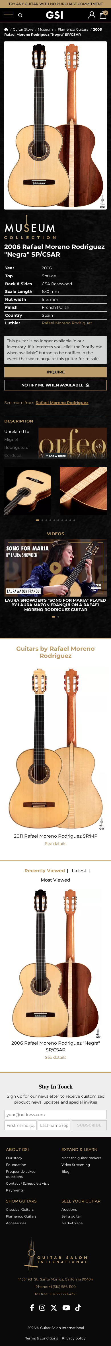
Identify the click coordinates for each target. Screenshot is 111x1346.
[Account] (91, 20)
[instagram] (42, 1313)
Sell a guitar (71, 1222)
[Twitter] (53, 1313)
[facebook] (32, 1313)
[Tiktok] (78, 1313)
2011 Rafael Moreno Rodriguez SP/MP (55, 841)
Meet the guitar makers (81, 1163)
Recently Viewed (44, 876)
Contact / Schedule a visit (27, 1189)
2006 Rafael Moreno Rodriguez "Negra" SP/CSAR (55, 1052)
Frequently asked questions (21, 1179)
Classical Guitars (20, 1215)
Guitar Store (23, 35)
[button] (20, 21)
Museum (45, 35)
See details (55, 848)
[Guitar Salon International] (54, 20)
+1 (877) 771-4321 (63, 1299)
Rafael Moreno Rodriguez (67, 328)
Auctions (69, 1215)
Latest (79, 876)
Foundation (16, 1170)
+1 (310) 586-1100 (62, 1292)
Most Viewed (55, 885)
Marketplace (72, 1228)
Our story (14, 1163)
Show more (57, 461)
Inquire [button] (56, 377)
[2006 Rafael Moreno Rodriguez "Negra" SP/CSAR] (55, 131)
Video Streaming (75, 1170)
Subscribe (89, 1130)
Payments (15, 1195)
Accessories (16, 1228)
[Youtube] (66, 1313)
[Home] (6, 35)
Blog (65, 1177)
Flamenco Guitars (73, 35)
